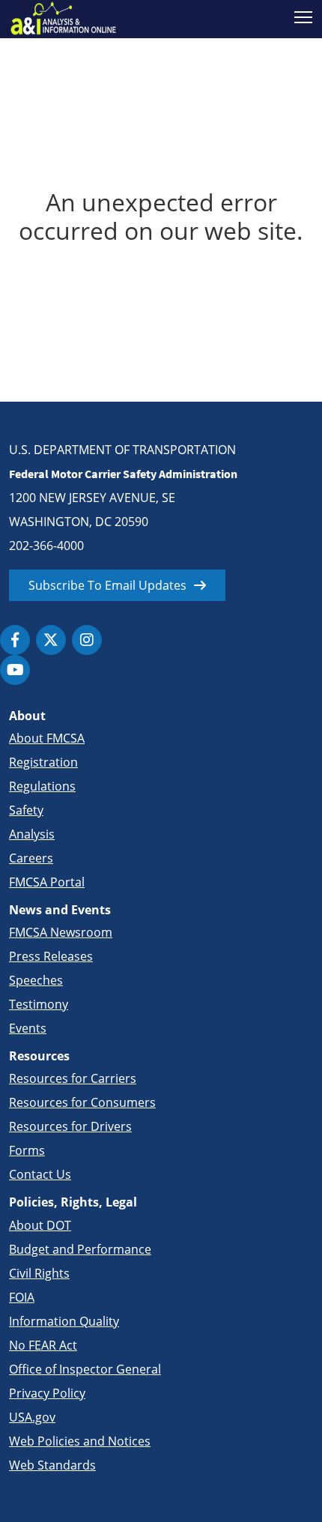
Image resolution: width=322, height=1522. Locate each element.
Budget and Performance (80, 1249)
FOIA (21, 1297)
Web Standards (52, 1465)
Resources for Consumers (82, 1102)
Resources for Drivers (70, 1126)
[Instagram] (87, 640)
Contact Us (40, 1174)
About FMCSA (47, 738)
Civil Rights (39, 1273)
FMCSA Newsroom (60, 932)
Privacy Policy (47, 1393)
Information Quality (64, 1321)
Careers (31, 858)
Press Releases (51, 956)
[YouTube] (15, 670)
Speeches (36, 980)
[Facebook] (15, 640)
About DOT (40, 1225)
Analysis (32, 834)
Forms (27, 1150)
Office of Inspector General (85, 1369)
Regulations (42, 786)
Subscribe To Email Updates (107, 585)
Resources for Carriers (72, 1078)
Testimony (38, 1004)
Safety (26, 810)
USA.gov (32, 1417)
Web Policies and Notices (80, 1441)
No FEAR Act (43, 1345)
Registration (43, 762)
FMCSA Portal (47, 882)
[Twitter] (51, 640)
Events (27, 1028)
